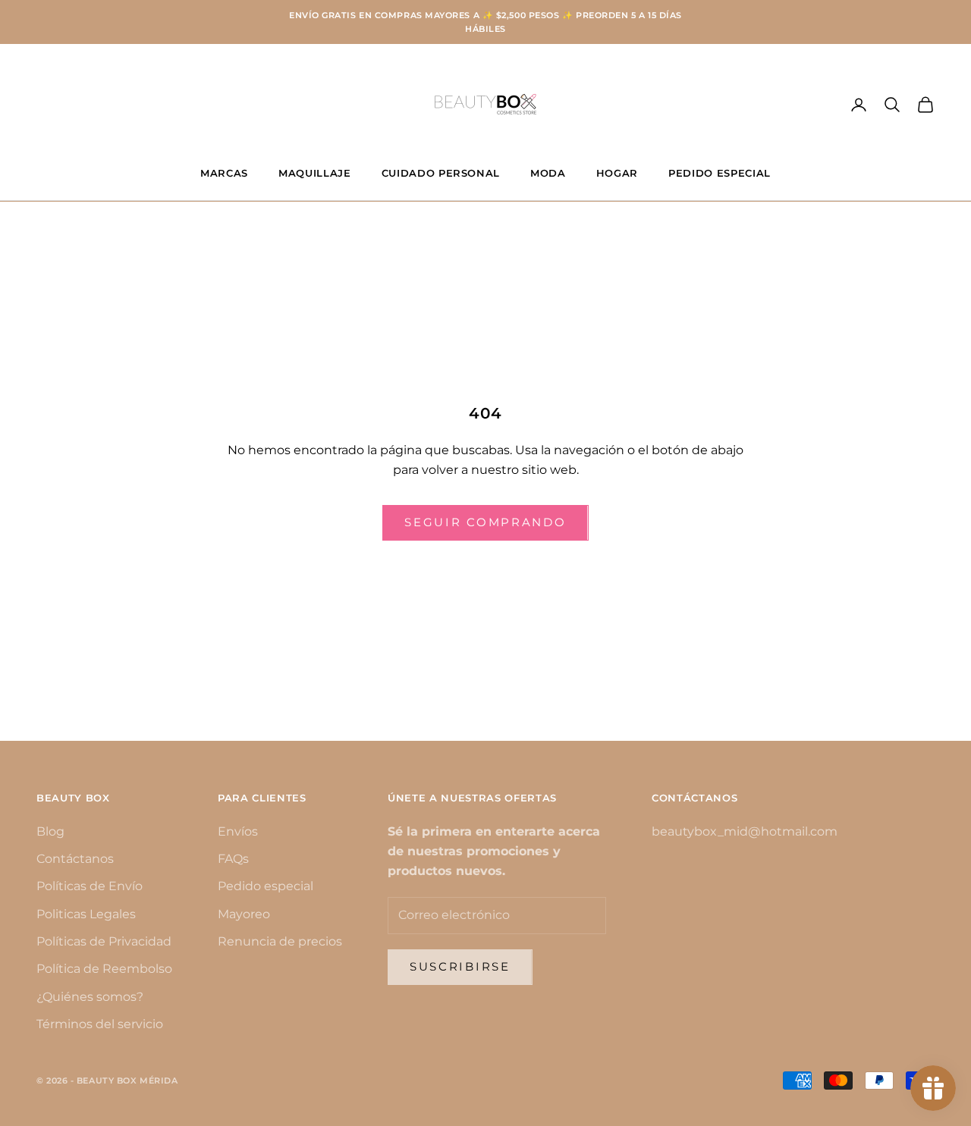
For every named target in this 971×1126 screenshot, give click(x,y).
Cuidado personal (441, 173)
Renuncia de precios (280, 941)
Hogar (617, 173)
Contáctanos (75, 859)
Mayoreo (244, 914)
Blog (50, 831)
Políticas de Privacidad (103, 941)
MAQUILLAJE (314, 173)
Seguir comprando (485, 522)
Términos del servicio (99, 1024)
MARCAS (224, 173)
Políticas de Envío (89, 886)
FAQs (233, 859)
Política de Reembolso (104, 968)
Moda (548, 173)
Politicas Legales (86, 914)
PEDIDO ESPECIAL (719, 173)
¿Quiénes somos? (89, 997)
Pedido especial (265, 886)
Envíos (238, 831)
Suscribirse (460, 966)
